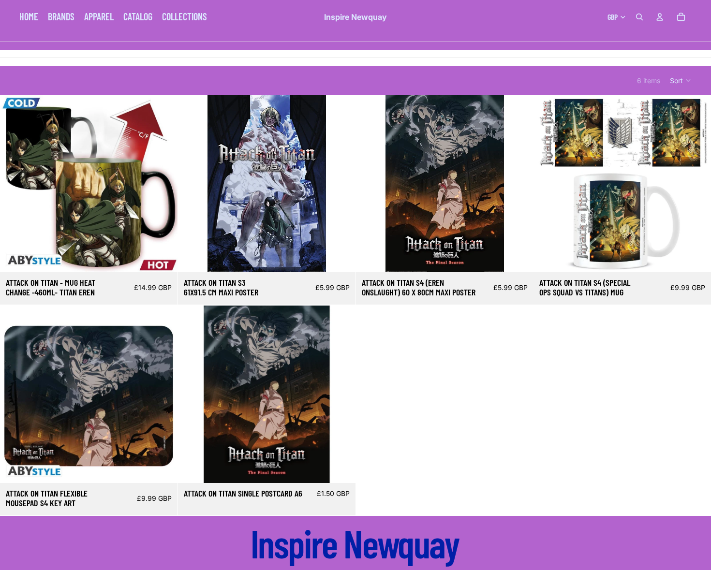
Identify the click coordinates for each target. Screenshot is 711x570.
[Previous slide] (14, 183)
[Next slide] (163, 183)
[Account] (659, 17)
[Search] (639, 17)
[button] (681, 80)
